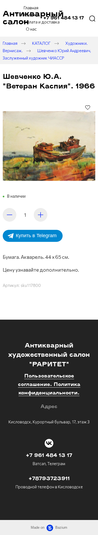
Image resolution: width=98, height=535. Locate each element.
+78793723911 (49, 479)
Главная (10, 43)
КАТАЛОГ (41, 43)
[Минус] (9, 215)
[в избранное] (88, 107)
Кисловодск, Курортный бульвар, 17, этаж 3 (49, 421)
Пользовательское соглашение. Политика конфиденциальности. (49, 385)
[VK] (49, 443)
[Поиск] (92, 18)
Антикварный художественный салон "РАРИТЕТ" (49, 355)
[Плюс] (40, 215)
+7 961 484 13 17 (49, 455)
